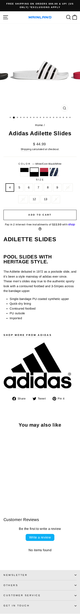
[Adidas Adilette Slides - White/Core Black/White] (10, 493)
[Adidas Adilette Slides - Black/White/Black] (5, 493)
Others (10, 585)
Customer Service (22, 595)
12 (34, 199)
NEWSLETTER (15, 575)
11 (23, 199)
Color (40, 163)
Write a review (40, 537)
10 (68, 187)
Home (39, 125)
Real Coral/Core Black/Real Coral (44, 172)
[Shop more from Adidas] (37, 365)
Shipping (26, 149)
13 (45, 199)
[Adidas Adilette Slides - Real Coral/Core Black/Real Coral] (15, 493)
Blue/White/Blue (54, 172)
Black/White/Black (24, 172)
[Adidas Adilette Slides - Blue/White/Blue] (20, 493)
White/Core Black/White (34, 172)
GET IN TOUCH (16, 605)
